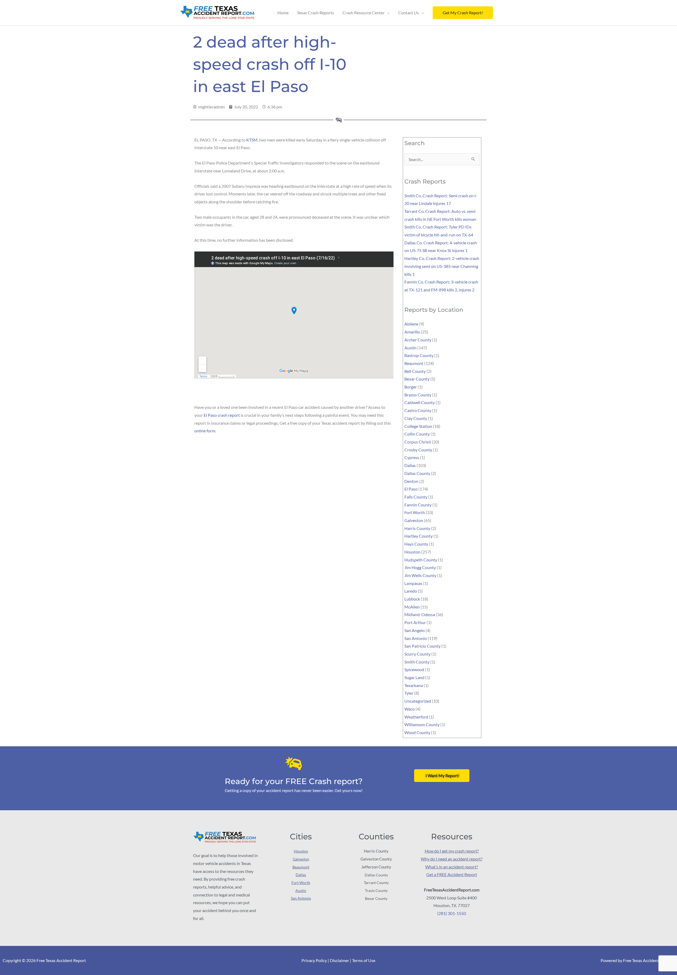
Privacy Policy (314, 960)
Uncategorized (417, 700)
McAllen (412, 606)
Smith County (416, 661)
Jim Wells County (420, 575)
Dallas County (417, 473)
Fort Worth (414, 512)
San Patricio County (422, 645)
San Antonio (415, 638)
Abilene (411, 323)
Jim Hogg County (420, 567)
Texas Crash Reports (315, 12)
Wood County (417, 732)
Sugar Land (414, 677)
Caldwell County (419, 402)
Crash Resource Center (363, 12)
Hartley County (418, 535)
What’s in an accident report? (451, 866)
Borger (410, 386)
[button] (463, 12)
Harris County (417, 528)
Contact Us (408, 12)
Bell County (415, 371)
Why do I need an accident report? (451, 858)
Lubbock (412, 598)
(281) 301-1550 (451, 913)
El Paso (411, 488)
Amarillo (412, 331)
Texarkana (413, 685)
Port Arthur (415, 622)
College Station (418, 426)
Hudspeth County (420, 559)
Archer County (417, 339)
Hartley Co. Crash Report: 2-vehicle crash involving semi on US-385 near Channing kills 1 (441, 266)
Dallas (410, 465)
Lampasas (413, 583)
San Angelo (414, 630)
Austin (410, 347)
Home (283, 12)
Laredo (410, 590)
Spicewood (414, 669)
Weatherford (416, 716)
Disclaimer (339, 960)
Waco (409, 708)
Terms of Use (363, 960)
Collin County (417, 433)
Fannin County (418, 504)
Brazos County (417, 394)
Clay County (415, 418)
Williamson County (422, 724)
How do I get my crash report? (452, 850)
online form (204, 430)
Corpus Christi (417, 441)
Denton (411, 481)
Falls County (415, 496)
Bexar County (416, 378)
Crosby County (418, 449)
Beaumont (413, 363)
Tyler (408, 692)
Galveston (413, 520)
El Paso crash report (222, 415)
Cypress (411, 457)
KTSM (252, 139)
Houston (412, 551)
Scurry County (417, 653)
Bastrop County (418, 355)
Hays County (416, 543)
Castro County (417, 410)
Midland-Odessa (419, 614)
